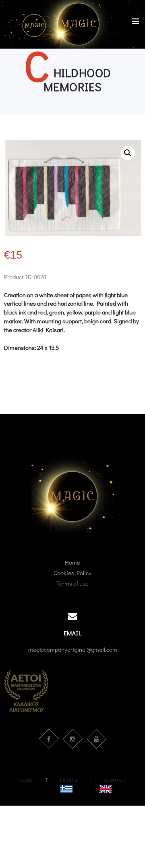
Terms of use (72, 583)
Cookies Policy (72, 573)
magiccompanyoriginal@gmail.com (72, 649)
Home (72, 562)
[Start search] (134, 355)
